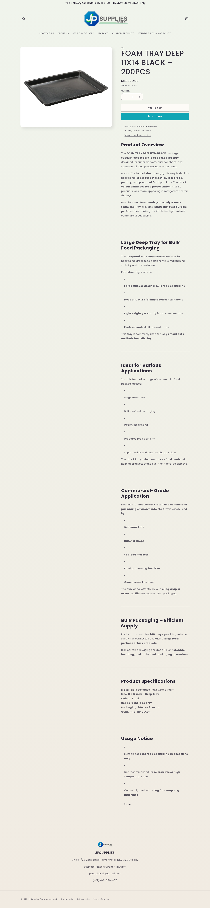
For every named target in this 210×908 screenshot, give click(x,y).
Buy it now (155, 116)
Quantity (125, 90)
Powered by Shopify (49, 899)
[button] (23, 19)
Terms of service (101, 899)
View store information (138, 135)
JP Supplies (34, 899)
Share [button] (127, 804)
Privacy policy (84, 899)
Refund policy (67, 899)
